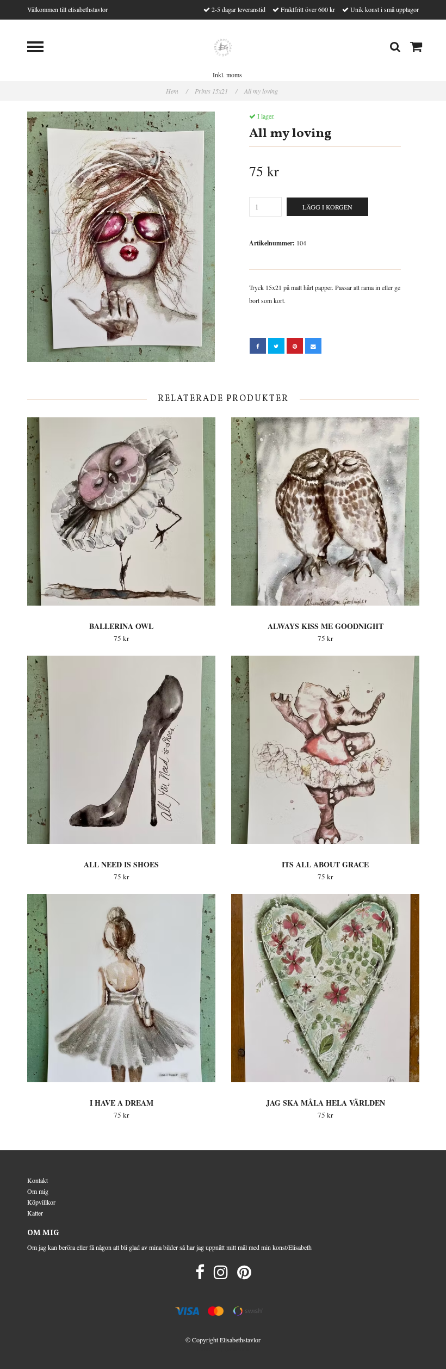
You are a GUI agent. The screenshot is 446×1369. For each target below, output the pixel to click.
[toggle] (40, 48)
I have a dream (121, 1102)
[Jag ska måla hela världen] (325, 988)
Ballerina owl (121, 626)
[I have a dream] (121, 988)
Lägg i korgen (327, 206)
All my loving (262, 91)
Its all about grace (325, 864)
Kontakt (37, 1180)
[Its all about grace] (325, 750)
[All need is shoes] (121, 750)
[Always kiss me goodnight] (325, 511)
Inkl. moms (227, 74)
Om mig (37, 1191)
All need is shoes (121, 864)
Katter (35, 1212)
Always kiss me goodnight (325, 626)
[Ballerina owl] (121, 511)
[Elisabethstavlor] (223, 46)
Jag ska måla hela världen (325, 1102)
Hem (177, 91)
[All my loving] (121, 237)
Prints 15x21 (216, 91)
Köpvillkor (41, 1202)
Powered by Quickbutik (223, 1349)
